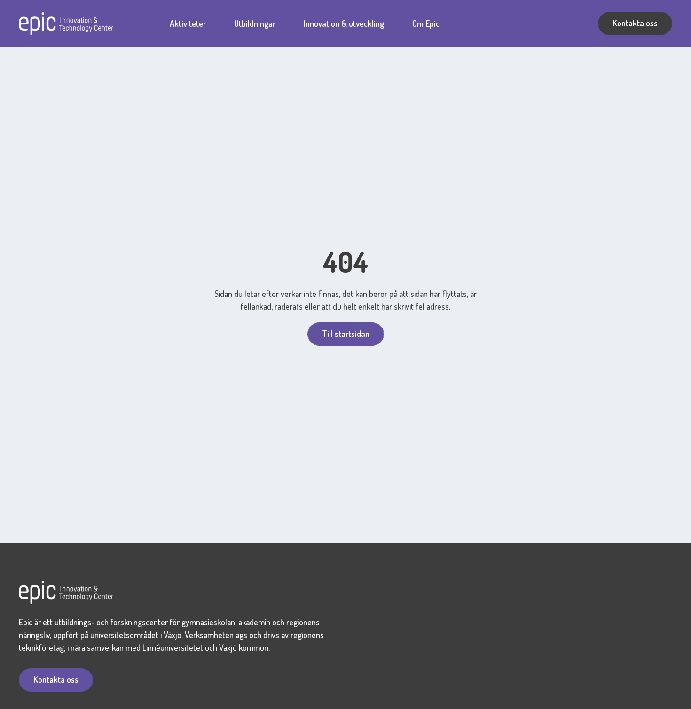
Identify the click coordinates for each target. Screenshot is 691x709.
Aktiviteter (188, 23)
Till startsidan (345, 333)
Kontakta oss (635, 23)
